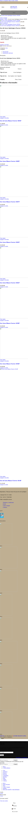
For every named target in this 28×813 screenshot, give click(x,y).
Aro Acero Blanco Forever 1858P (10, 323)
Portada (1, 19)
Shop (6, 19)
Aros (6, 48)
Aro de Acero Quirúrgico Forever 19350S (9, 21)
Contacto (5, 507)
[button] (4, 124)
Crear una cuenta (4, 800)
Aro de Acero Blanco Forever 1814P (10, 480)
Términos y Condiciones (22, 757)
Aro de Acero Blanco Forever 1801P (10, 121)
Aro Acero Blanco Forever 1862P (10, 283)
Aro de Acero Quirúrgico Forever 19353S (9, 25)
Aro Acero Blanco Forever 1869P (10, 161)
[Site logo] (14, 7)
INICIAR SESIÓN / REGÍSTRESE (11, 789)
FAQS (4, 504)
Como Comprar (6, 505)
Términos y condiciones (8, 502)
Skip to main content (13, 0)
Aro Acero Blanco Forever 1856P (10, 364)
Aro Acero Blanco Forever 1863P (10, 242)
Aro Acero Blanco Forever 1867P (10, 202)
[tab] (5, 51)
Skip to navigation (4, 0)
